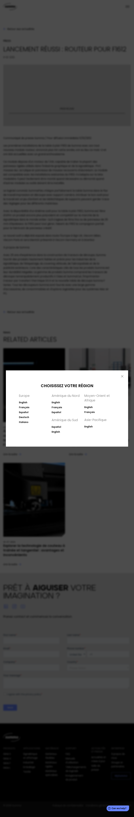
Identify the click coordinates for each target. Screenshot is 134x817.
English (23, 402)
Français (24, 407)
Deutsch (24, 417)
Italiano (23, 422)
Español (23, 412)
